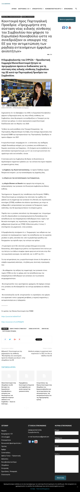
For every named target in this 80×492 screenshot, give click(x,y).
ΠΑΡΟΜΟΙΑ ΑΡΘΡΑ (8, 367)
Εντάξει (33, 489)
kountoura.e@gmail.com (41, 437)
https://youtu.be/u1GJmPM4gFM (12, 322)
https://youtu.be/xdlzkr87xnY (11, 316)
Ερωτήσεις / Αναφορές (9, 471)
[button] (76, 8)
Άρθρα (3, 449)
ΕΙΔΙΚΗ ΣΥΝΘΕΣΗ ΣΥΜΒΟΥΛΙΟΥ (18, 328)
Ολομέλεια (5, 465)
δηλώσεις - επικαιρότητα (28, 16)
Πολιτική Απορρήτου (42, 489)
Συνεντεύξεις (5, 452)
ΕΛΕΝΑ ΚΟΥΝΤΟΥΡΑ (34, 328)
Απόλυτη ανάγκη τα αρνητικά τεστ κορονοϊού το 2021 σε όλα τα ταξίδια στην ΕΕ (40, 353)
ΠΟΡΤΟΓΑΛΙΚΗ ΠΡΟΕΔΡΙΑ (9, 331)
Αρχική (14, 9)
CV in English (5, 437)
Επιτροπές (5, 468)
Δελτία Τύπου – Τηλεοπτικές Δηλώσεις (11, 16)
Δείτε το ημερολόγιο (67, 19)
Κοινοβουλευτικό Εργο (53, 9)
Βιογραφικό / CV (23, 9)
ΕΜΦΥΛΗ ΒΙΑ (45, 328)
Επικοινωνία (68, 9)
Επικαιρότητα (37, 9)
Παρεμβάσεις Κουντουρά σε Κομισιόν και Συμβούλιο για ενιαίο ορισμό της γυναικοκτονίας (26, 387)
